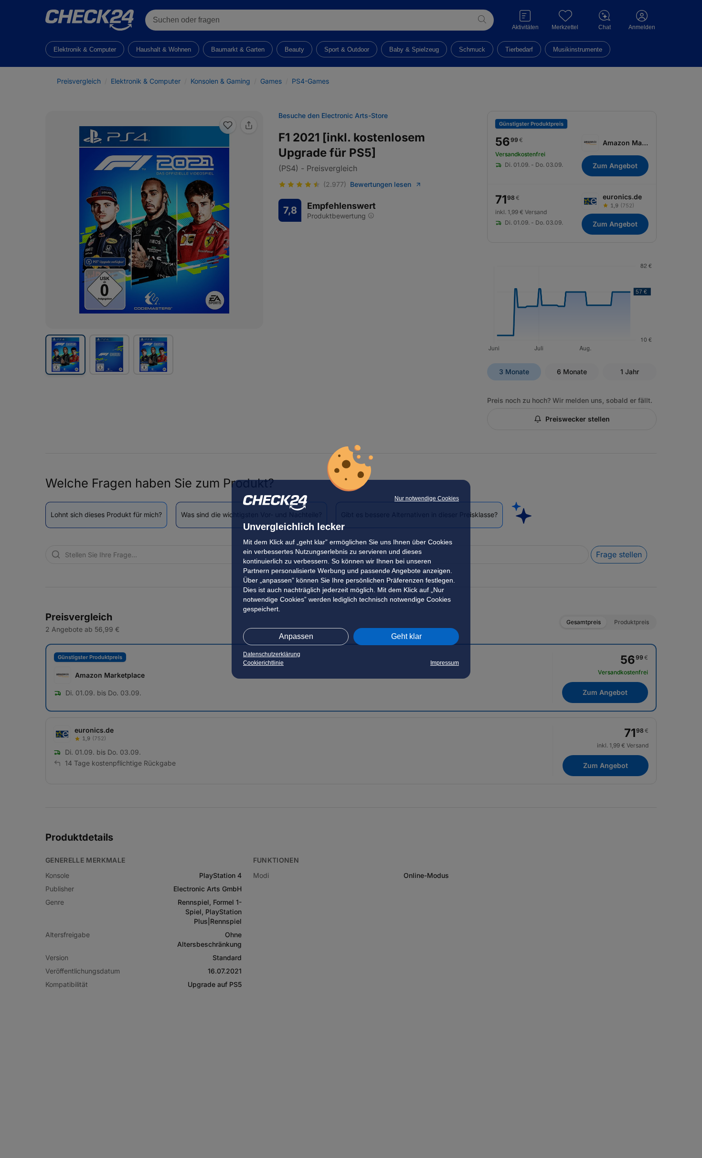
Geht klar (406, 636)
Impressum (444, 663)
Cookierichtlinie (263, 663)
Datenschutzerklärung (271, 654)
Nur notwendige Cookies (426, 498)
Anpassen (296, 636)
